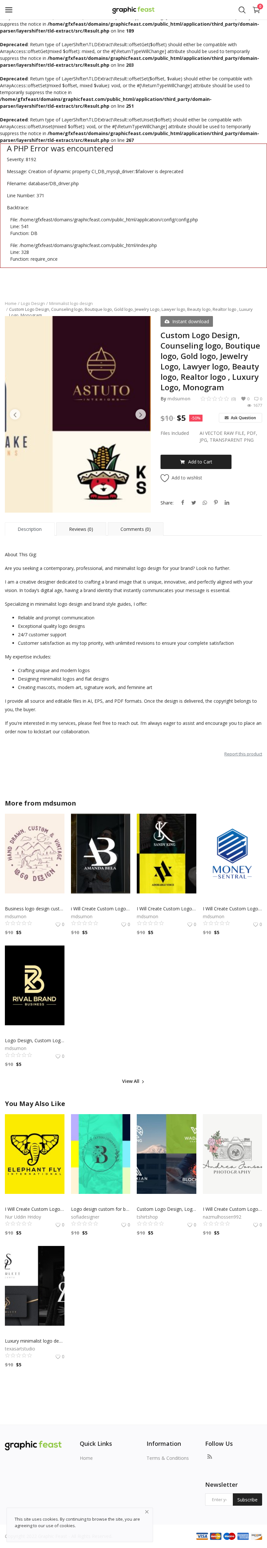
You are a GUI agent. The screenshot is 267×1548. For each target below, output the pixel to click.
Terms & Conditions (168, 1458)
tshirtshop (147, 1217)
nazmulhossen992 (222, 1217)
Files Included (175, 433)
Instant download (190, 321)
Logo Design (33, 303)
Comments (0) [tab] (135, 529)
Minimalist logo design (71, 303)
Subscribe (247, 1500)
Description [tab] (30, 529)
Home (11, 303)
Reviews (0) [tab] (81, 529)
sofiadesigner (85, 1217)
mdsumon (178, 398)
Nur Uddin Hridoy (23, 1217)
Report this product (243, 754)
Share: (167, 503)
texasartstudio (20, 1349)
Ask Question (243, 418)
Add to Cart (200, 462)
